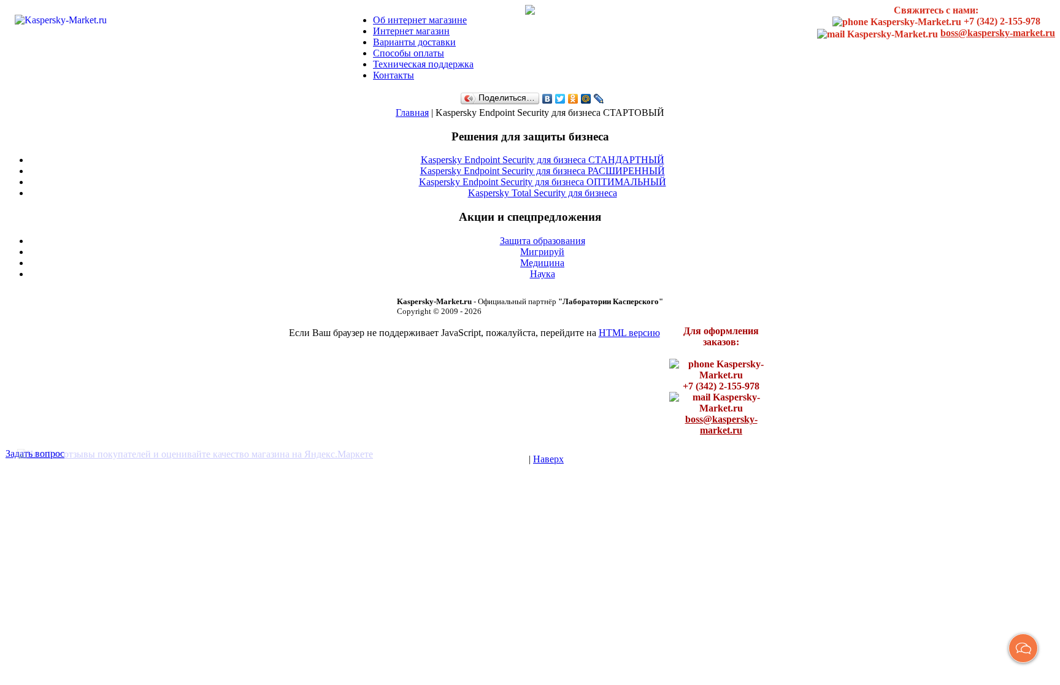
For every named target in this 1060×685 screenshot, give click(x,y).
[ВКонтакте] (547, 99)
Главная (412, 112)
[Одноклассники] (573, 99)
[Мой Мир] (586, 99)
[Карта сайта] (530, 9)
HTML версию (629, 332)
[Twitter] (560, 99)
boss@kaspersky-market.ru (997, 33)
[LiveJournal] (599, 99)
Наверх (548, 459)
